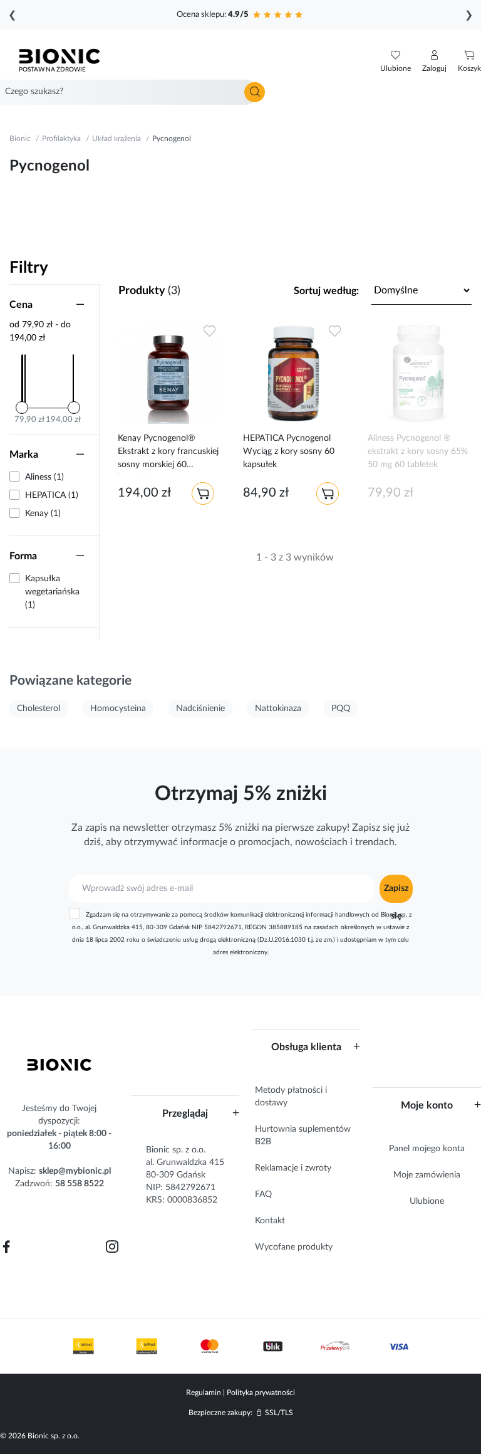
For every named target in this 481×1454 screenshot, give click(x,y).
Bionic (20, 138)
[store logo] (59, 1064)
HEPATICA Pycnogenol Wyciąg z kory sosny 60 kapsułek (288, 451)
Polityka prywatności (261, 1392)
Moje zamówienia (426, 1175)
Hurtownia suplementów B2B (303, 1135)
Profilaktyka (61, 138)
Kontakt (270, 1220)
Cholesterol (38, 708)
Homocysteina (118, 708)
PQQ (340, 708)
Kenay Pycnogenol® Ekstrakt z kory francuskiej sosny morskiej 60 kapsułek (168, 454)
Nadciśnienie (200, 708)
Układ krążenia (116, 138)
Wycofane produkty (294, 1247)
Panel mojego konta (427, 1148)
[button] (434, 61)
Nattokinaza (278, 708)
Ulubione (427, 1201)
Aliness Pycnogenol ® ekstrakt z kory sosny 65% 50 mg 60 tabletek (418, 451)
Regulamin (203, 1392)
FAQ (263, 1194)
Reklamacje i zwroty (293, 1168)
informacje (203, 842)
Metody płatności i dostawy (291, 1096)
